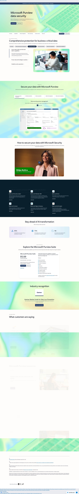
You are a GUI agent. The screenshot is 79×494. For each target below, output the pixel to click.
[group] (39, 332)
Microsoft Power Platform (22, 489)
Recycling (35, 493)
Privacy (17, 493)
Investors (33, 490)
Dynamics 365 (11, 489)
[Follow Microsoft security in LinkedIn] (18, 484)
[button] (39, 162)
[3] (9, 464)
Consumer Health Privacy (3, 493)
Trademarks (28, 493)
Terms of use (25, 493)
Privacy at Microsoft (29, 490)
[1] (9, 458)
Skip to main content (3, 0)
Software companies (7, 490)
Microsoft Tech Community (68, 489)
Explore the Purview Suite (50, 275)
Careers (15, 490)
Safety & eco (32, 493)
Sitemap (9, 493)
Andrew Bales (30, 469)
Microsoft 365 (16, 489)
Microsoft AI (2, 489)
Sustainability (48, 490)
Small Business (39, 489)
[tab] (11, 46)
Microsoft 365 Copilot (34, 489)
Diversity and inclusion (38, 490)
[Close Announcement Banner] (68, 3)
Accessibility (43, 490)
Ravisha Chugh (26, 469)
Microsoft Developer (47, 489)
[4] (9, 468)
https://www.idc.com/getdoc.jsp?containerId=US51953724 (44, 462)
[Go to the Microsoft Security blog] (23, 484)
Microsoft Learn (52, 489)
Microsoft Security (6, 489)
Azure (43, 489)
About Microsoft (18, 490)
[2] (9, 461)
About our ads (39, 493)
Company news (23, 490)
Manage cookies (20, 493)
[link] (10, 34)
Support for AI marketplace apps (59, 489)
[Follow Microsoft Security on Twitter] (21, 484)
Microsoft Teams (28, 489)
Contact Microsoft (13, 493)
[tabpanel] (39, 63)
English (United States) (3, 491)
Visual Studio (12, 490)
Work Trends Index (12, 459)
